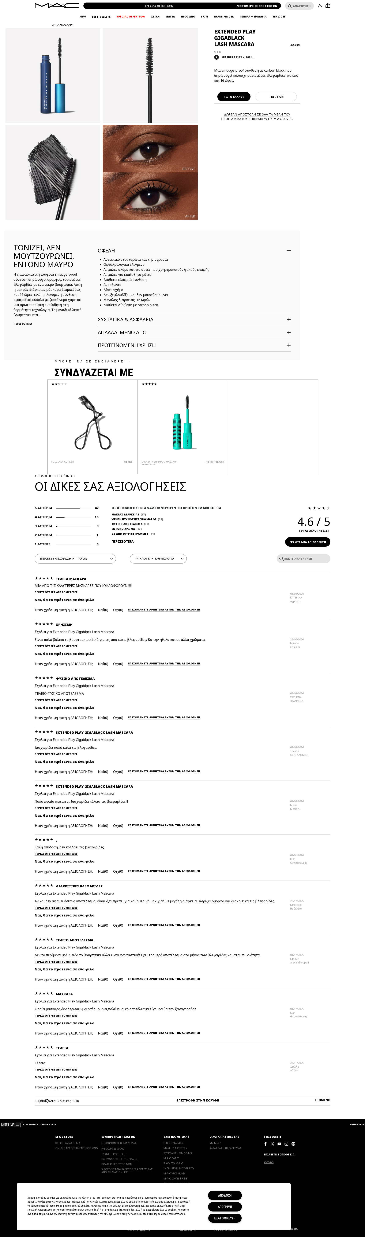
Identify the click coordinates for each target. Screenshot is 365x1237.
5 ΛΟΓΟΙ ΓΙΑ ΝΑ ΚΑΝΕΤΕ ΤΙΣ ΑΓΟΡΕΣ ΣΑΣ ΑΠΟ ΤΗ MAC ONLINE (127, 1171)
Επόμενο (322, 1100)
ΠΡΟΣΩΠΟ (188, 16)
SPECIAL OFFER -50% (159, 6)
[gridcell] (216, 57)
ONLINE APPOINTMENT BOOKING (76, 1148)
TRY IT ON (276, 97)
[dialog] (76, 461)
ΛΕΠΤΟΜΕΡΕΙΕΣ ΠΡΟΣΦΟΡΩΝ (257, 6)
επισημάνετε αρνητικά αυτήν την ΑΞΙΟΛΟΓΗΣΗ (164, 609)
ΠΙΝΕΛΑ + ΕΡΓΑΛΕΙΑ (253, 16)
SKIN (204, 16)
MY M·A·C (215, 1143)
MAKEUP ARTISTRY (175, 1148)
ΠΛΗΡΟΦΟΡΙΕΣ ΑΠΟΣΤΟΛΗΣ (119, 1159)
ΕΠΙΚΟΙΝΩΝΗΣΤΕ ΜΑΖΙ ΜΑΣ (119, 1143)
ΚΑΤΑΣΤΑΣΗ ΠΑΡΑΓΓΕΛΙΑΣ (226, 1148)
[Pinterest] (293, 1144)
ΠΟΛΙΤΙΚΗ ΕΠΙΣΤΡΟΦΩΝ (116, 1164)
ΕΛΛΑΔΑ (269, 1161)
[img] (92, 422)
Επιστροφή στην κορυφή (198, 1100)
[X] (272, 1144)
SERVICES (279, 16)
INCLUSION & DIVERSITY (178, 1168)
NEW (83, 16)
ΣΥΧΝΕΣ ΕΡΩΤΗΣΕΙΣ (113, 1154)
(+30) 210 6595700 (112, 1148)
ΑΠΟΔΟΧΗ (225, 1195)
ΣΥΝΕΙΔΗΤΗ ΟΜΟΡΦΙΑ (177, 1153)
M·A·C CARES (171, 1158)
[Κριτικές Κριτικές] (280, 558)
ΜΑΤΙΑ (170, 16)
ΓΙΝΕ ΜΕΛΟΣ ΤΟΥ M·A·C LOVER (39, 1124)
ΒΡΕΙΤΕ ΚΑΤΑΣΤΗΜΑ (67, 1143)
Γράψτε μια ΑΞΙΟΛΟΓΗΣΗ (308, 542)
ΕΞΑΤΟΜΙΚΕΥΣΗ (225, 1218)
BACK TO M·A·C (173, 1163)
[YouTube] (279, 1144)
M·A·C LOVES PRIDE (175, 1178)
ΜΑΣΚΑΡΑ (67, 25)
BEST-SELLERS (101, 17)
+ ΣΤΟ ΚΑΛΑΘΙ (234, 97)
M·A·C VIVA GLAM (174, 1173)
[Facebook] (265, 1144)
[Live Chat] (11, 1124)
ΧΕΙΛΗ (155, 16)
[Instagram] (286, 1144)
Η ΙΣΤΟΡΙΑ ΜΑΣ (173, 1143)
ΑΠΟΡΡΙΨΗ (225, 1207)
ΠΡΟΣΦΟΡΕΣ (357, 1124)
